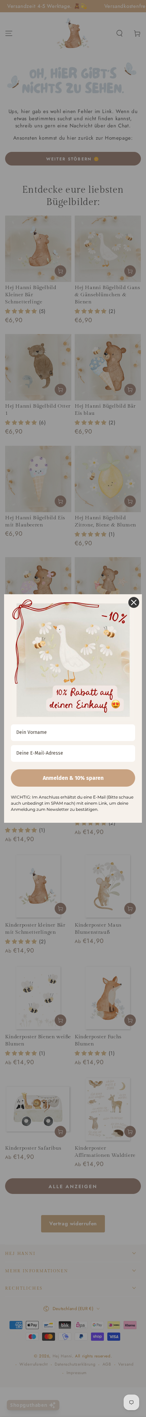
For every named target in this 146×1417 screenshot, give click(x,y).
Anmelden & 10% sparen (73, 778)
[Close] (134, 602)
